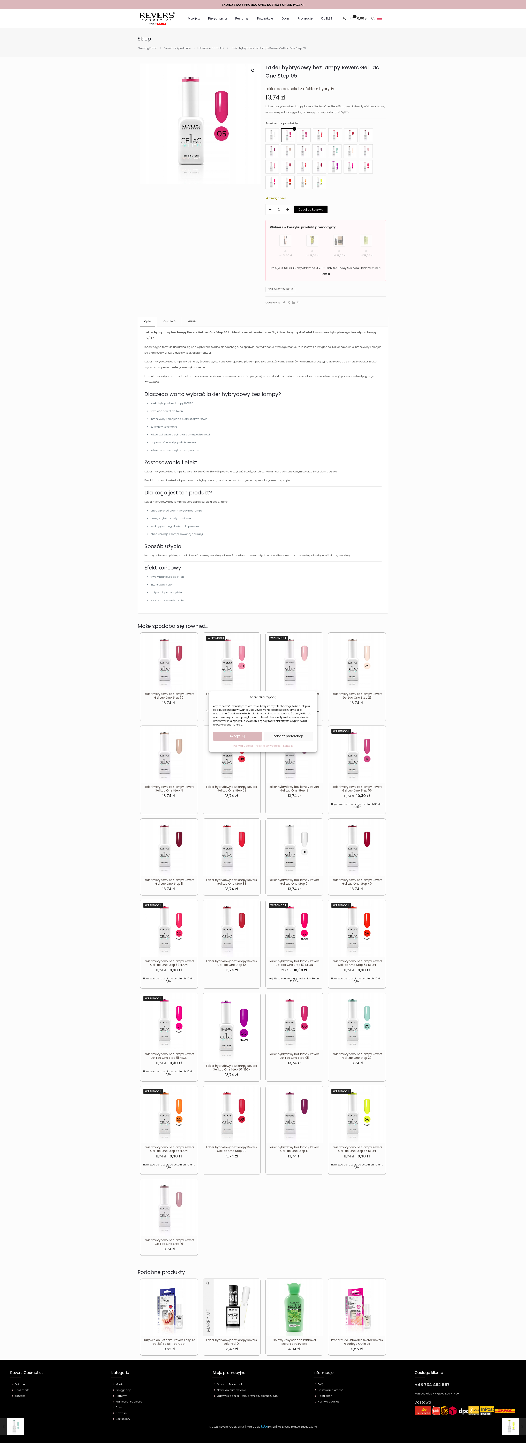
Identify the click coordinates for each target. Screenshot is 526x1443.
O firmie (20, 1384)
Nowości (121, 1413)
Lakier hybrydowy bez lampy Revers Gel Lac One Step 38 (231, 882)
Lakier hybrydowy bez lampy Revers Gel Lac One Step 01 (294, 882)
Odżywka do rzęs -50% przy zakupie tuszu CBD (248, 1396)
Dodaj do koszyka (311, 209)
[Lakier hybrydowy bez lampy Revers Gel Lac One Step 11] (366, 135)
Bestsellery (123, 1419)
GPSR (192, 321)
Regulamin (325, 1396)
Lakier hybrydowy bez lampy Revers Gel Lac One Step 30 (169, 696)
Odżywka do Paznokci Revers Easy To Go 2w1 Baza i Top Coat (169, 1342)
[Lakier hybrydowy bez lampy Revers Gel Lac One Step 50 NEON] (334, 167)
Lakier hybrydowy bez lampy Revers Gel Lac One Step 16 (169, 1242)
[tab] (147, 321)
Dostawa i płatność (330, 1390)
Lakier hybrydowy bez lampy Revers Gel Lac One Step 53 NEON (294, 963)
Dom (119, 1407)
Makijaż (121, 1384)
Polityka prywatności (268, 746)
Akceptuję (237, 736)
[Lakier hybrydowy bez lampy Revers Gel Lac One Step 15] (288, 151)
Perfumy (121, 1396)
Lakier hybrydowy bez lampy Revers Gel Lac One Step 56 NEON (357, 1149)
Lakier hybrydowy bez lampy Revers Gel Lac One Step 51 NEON (169, 1056)
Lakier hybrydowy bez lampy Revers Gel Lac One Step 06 (357, 789)
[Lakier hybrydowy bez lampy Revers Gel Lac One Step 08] (319, 135)
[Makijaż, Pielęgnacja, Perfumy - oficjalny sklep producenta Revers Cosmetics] (157, 18)
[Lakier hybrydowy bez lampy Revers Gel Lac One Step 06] (304, 135)
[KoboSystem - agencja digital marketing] (268, 1427)
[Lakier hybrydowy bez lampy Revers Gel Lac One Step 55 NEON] (303, 182)
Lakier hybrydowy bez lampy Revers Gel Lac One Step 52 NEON (169, 963)
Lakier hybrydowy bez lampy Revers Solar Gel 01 (231, 1342)
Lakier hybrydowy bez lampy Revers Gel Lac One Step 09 (231, 1149)
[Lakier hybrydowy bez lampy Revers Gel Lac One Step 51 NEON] (350, 167)
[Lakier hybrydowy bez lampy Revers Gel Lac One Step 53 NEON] (272, 182)
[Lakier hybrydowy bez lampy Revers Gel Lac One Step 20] (334, 151)
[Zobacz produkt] (192, 647)
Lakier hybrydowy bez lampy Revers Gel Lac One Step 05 (294, 1056)
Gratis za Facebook (230, 1384)
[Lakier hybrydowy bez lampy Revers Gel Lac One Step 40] (319, 167)
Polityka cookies (328, 1402)
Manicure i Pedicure (129, 1402)
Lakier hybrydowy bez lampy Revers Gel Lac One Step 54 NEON (357, 963)
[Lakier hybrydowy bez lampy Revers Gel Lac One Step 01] (272, 135)
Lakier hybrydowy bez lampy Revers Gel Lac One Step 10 (231, 963)
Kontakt (288, 746)
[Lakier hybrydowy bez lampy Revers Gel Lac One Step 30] (288, 167)
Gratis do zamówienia (231, 1390)
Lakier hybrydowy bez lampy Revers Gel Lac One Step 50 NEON (231, 1068)
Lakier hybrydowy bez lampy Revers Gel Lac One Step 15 (169, 789)
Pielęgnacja (124, 1390)
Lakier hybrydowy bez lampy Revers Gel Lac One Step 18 (294, 789)
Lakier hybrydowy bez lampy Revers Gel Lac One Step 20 (357, 1056)
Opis (147, 321)
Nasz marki (22, 1390)
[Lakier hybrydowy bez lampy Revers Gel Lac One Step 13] (272, 151)
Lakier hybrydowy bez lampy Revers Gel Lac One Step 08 (231, 789)
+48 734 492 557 (432, 1384)
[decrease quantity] (270, 209)
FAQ (320, 1384)
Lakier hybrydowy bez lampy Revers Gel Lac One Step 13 (294, 1149)
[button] (253, 71)
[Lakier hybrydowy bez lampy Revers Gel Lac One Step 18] (319, 151)
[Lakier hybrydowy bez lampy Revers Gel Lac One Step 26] (366, 151)
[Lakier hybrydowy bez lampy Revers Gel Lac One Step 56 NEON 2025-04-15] (514, 1426)
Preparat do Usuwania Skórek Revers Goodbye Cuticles (357, 1342)
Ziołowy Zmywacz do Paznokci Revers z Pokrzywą (294, 1342)
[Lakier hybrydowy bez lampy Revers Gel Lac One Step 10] (351, 135)
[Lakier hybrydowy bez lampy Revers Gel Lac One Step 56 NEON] (319, 182)
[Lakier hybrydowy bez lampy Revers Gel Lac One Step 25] (350, 151)
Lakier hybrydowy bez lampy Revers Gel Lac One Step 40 (357, 882)
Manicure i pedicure (177, 48)
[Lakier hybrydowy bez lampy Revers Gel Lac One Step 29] (272, 167)
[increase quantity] (287, 209)
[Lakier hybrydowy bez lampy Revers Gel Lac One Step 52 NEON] (366, 167)
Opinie (169, 321)
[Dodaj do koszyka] (192, 638)
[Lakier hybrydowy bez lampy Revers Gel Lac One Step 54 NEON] (288, 182)
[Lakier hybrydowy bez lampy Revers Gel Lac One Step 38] (303, 167)
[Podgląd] (192, 656)
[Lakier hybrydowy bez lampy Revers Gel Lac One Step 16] (303, 151)
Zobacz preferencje (288, 736)
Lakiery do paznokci (210, 48)
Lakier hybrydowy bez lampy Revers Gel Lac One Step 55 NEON (169, 1149)
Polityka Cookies (243, 746)
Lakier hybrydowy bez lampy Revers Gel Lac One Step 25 (357, 696)
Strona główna (147, 48)
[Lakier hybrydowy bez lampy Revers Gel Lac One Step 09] (335, 135)
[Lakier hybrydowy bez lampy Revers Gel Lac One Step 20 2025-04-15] (12, 1426)
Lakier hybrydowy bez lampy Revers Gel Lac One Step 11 (169, 882)
